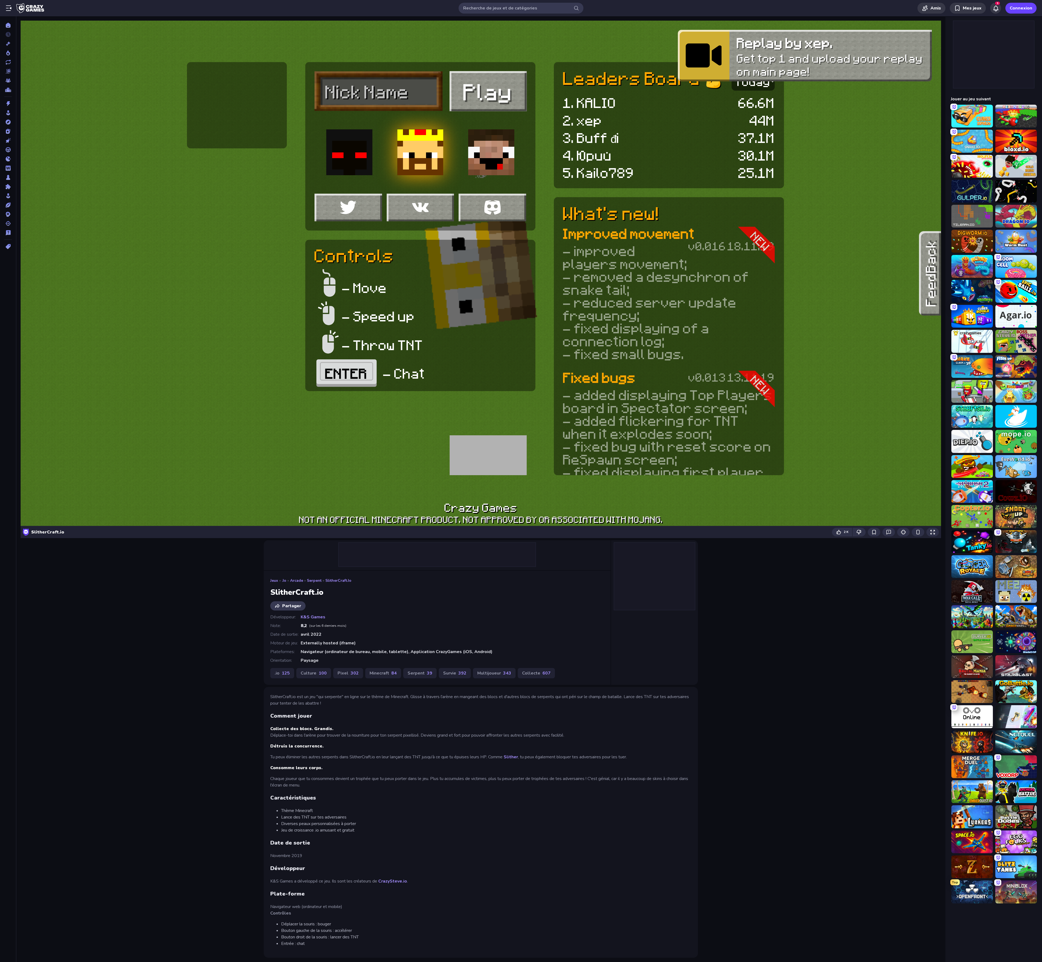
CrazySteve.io (392, 881)
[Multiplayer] (8, 80)
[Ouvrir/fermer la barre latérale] (8, 8)
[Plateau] (8, 177)
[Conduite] (8, 149)
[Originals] (8, 71)
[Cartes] (8, 131)
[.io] (8, 159)
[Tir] (8, 223)
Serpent (314, 580)
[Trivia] (8, 232)
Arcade (296, 580)
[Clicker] (8, 140)
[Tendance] (8, 52)
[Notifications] (995, 8)
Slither (511, 757)
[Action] (8, 103)
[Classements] (8, 89)
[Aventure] (8, 122)
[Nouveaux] (8, 43)
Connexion (1021, 8)
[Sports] (8, 205)
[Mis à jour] (8, 62)
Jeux (274, 580)
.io (284, 580)
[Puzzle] (8, 186)
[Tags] (8, 246)
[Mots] (8, 168)
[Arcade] (8, 112)
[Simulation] (8, 195)
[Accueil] (8, 25)
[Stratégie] (8, 214)
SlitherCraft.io (338, 580)
